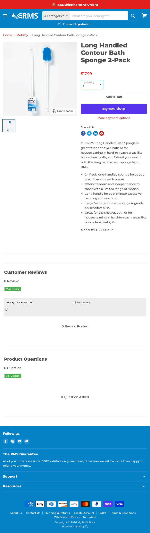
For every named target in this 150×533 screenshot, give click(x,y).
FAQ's (102, 512)
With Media (83, 302)
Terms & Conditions (123, 512)
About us (16, 512)
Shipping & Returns (57, 512)
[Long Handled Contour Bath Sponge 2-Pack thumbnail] (9, 125)
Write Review (12, 289)
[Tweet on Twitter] (89, 133)
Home (7, 35)
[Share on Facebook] (83, 133)
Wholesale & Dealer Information (75, 517)
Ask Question (12, 376)
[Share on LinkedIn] (95, 133)
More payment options (114, 117)
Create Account (84, 512)
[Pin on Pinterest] (101, 133)
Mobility (22, 35)
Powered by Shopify (75, 526)
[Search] (133, 15)
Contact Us (33, 512)
